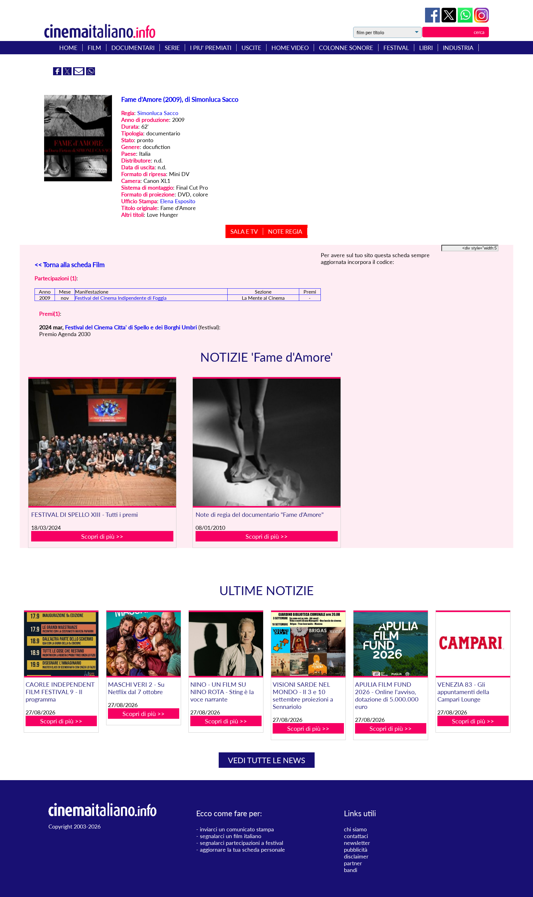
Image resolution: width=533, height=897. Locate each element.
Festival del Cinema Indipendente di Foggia (121, 298)
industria (458, 47)
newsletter (357, 842)
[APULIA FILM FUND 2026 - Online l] (390, 644)
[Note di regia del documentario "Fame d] (267, 442)
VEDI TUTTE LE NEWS (266, 760)
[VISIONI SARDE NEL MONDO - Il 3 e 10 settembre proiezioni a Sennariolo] (308, 644)
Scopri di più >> (102, 536)
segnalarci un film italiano (230, 836)
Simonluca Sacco (157, 112)
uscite (251, 47)
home (68, 47)
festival (396, 47)
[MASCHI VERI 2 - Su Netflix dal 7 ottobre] (143, 644)
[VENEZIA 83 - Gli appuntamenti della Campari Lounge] (473, 644)
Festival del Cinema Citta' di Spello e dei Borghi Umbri (131, 327)
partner (353, 863)
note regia (285, 231)
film (94, 47)
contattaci (356, 836)
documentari (133, 47)
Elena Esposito (177, 201)
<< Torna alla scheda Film (70, 264)
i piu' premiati (210, 47)
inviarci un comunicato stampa (237, 829)
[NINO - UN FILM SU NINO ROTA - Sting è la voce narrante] (226, 644)
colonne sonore (346, 47)
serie (172, 47)
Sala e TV (244, 231)
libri (426, 47)
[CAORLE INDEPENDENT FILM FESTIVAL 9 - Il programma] (61, 644)
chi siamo (355, 829)
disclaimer (356, 856)
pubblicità (355, 849)
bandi (350, 869)
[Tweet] (449, 20)
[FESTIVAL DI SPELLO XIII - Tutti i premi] (102, 442)
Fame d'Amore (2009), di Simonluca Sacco (179, 99)
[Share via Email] (79, 73)
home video (290, 47)
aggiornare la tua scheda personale (242, 849)
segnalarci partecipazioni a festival (241, 842)
